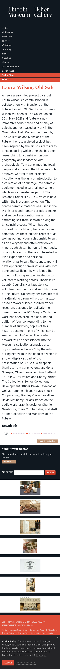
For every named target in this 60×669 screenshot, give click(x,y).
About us (6, 58)
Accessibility (35, 633)
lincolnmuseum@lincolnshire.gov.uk (17, 625)
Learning (6, 49)
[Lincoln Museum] (30, 14)
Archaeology (49, 433)
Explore (6, 41)
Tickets (6, 79)
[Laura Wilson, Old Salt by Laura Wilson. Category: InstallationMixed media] (30, 546)
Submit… (8, 461)
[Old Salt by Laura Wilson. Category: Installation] (30, 488)
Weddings (7, 45)
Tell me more (40, 655)
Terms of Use (24, 633)
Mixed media (19, 433)
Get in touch (8, 71)
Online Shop (8, 75)
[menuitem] (30, 28)
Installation (34, 433)
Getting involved (10, 66)
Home (5, 28)
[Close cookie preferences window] (57, 637)
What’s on (7, 36)
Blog (4, 53)
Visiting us (7, 32)
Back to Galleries (47, 441)
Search (50, 472)
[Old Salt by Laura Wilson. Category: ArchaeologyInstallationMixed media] (30, 565)
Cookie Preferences (10, 633)
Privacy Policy (53, 630)
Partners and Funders (37, 630)
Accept (8, 662)
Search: (6, 472)
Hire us (5, 62)
